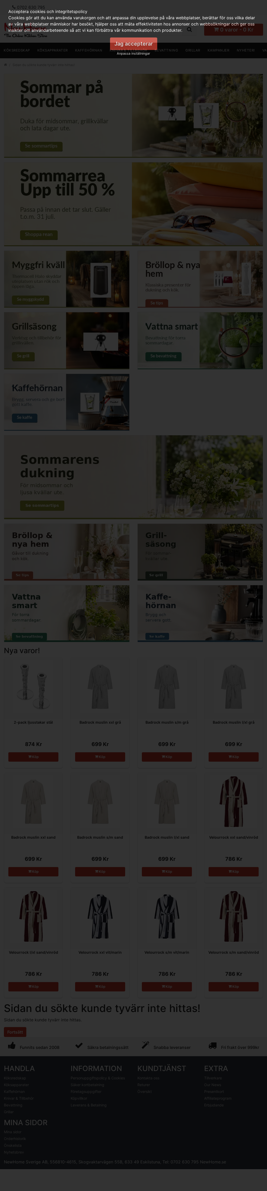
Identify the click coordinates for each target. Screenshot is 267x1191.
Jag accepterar (133, 44)
